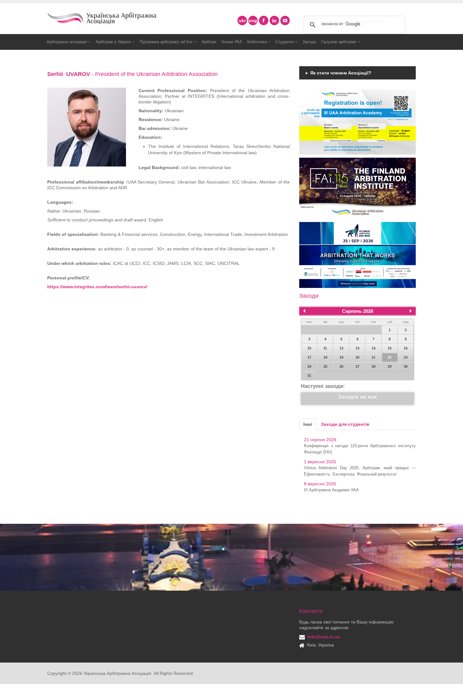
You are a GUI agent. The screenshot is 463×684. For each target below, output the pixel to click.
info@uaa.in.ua (323, 636)
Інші (307, 424)
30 (406, 366)
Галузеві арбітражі (339, 41)
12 (341, 348)
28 (373, 366)
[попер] (304, 311)
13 (357, 348)
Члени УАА (231, 41)
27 (357, 366)
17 (309, 357)
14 (373, 348)
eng (253, 20)
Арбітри (209, 41)
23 (406, 357)
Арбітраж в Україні (114, 41)
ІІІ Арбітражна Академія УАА (331, 490)
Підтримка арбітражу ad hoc (167, 41)
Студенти (285, 41)
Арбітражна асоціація (67, 41)
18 (325, 357)
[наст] (411, 311)
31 (309, 375)
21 (373, 357)
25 (325, 366)
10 (309, 348)
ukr (242, 20)
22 (390, 357)
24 (309, 366)
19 (341, 357)
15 (390, 348)
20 (357, 357)
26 (341, 366)
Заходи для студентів (345, 424)
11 (325, 348)
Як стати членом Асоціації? (340, 72)
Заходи (309, 41)
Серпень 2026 (357, 311)
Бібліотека (257, 41)
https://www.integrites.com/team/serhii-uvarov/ (97, 286)
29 (390, 366)
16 (406, 348)
